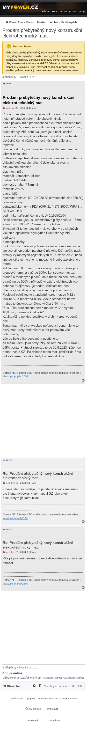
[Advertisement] (43, 420)
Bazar (63, 11)
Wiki (75, 11)
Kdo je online (12, 673)
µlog (82, 11)
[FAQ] (34, 686)
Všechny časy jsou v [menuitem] (63, 686)
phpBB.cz (52, 708)
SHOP (54, 11)
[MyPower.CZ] (20, 6)
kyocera (7, 83)
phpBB (31, 698)
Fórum (46, 11)
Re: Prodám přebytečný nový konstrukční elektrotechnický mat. (38, 475)
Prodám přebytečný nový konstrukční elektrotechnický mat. (42, 33)
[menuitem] (41, 22)
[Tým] (40, 686)
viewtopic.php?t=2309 (15, 376)
